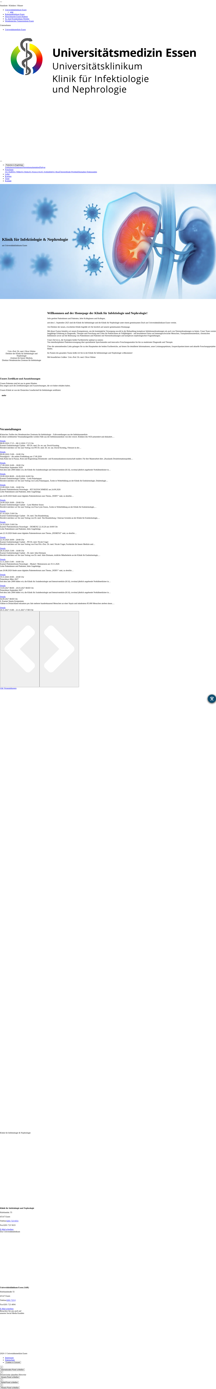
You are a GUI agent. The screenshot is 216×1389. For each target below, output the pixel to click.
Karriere (8, 176)
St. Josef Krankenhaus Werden (17, 19)
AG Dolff (9, 172)
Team (7, 179)
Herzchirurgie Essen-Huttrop (16, 16)
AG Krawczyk (34, 172)
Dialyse (42, 167)
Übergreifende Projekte (68, 172)
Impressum (9, 1358)
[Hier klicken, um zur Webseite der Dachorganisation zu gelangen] (103, 1285)
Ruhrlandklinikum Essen (14, 14)
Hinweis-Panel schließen (10, 1377)
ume (11, 12)
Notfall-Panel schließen (9, 1382)
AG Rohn (25, 172)
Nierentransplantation (30, 167)
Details (3, 441)
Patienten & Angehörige (14, 165)
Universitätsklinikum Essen (15, 10)
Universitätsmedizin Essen (15, 29)
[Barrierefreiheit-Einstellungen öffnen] (212, 699)
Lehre (7, 174)
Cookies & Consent (13, 1362)
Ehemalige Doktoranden (87, 172)
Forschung (9, 170)
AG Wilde (17, 172)
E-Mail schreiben (7, 1229)
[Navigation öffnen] (1, 161)
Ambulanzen (10, 167)
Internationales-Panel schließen (12, 1370)
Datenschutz (10, 1360)
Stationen (18, 167)
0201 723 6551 (12, 1221)
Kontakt (8, 181)
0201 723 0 (11, 1300)
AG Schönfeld (46, 172)
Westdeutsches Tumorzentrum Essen (19, 21)
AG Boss (55, 172)
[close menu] (1, 1)
